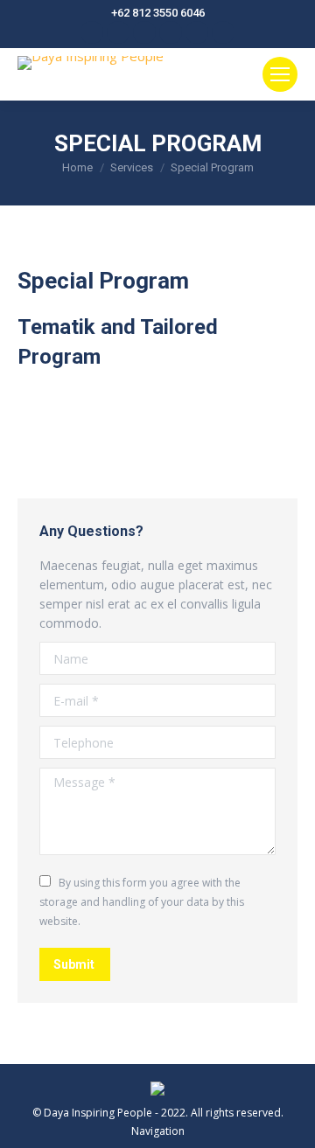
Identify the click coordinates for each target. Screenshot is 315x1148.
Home (77, 167)
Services (131, 167)
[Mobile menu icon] (280, 74)
